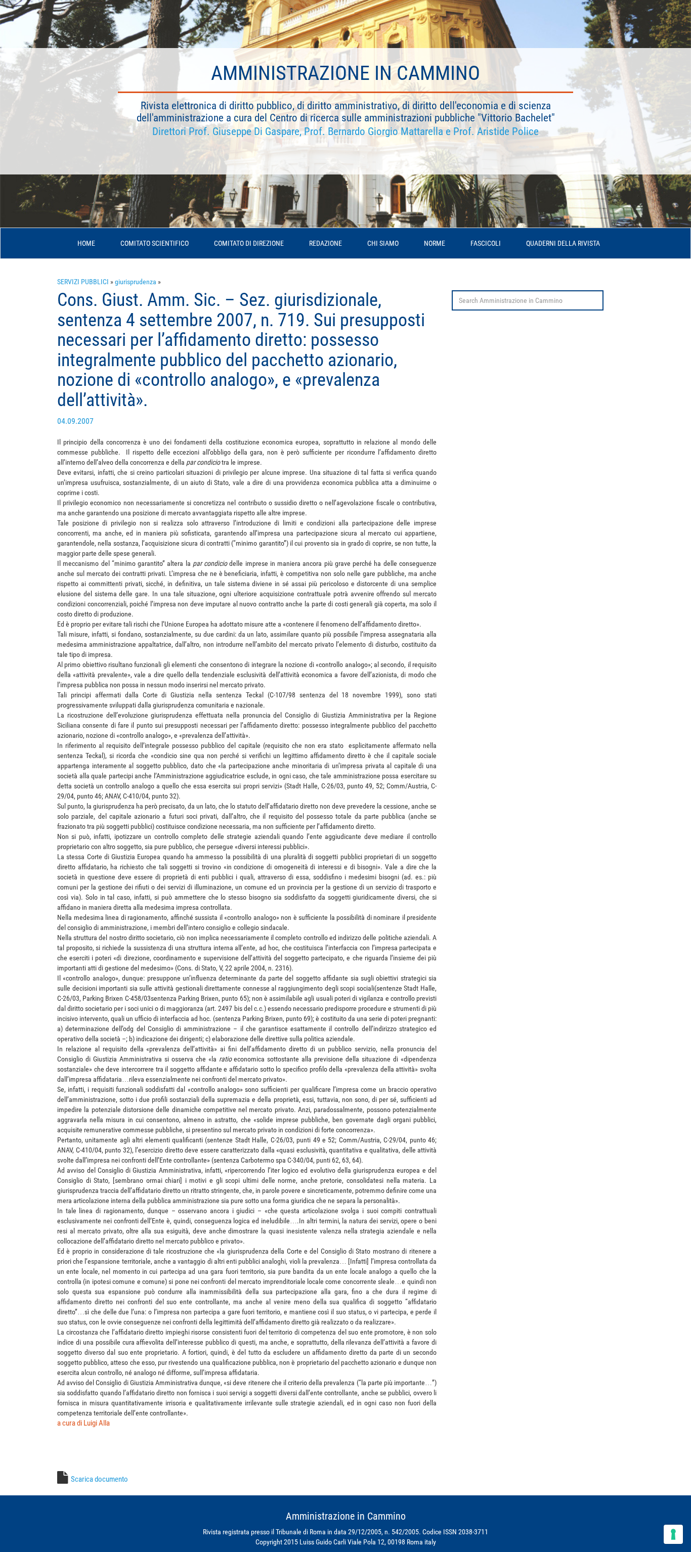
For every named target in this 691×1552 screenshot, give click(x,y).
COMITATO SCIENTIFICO (154, 243)
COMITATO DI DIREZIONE (249, 243)
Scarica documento (99, 1479)
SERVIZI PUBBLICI (83, 282)
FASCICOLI (485, 243)
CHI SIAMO (383, 243)
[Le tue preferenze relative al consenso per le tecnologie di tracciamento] (673, 1534)
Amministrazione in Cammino (345, 73)
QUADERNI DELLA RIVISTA (563, 243)
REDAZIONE (325, 243)
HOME (86, 243)
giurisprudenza (135, 282)
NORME (434, 243)
